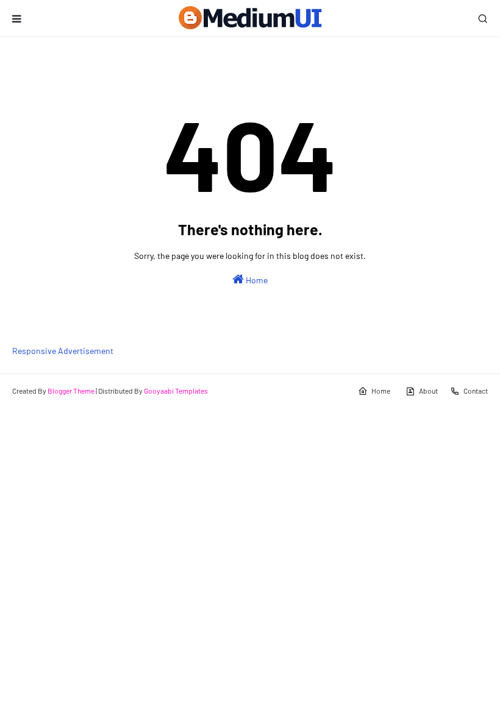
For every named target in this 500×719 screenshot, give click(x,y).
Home (256, 280)
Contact (475, 390)
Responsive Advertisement (62, 350)
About (428, 390)
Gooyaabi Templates (176, 390)
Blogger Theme (71, 390)
